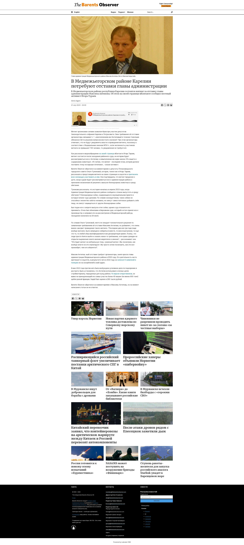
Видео (113, 12)
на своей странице (106, 154)
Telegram (148, 521)
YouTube (147, 526)
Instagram (148, 519)
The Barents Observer (76, 128)
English (77, 12)
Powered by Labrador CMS (122, 542)
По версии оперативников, (122, 274)
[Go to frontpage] (97, 5)
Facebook (148, 516)
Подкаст (121, 12)
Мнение (130, 12)
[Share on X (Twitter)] (165, 105)
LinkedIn (147, 524)
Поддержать (76, 514)
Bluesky (147, 511)
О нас (73, 498)
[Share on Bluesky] (171, 105)
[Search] (172, 12)
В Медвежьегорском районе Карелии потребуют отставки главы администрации (100, 128)
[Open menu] (72, 12)
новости (75, 294)
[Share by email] (168, 105)
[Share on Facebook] (162, 105)
